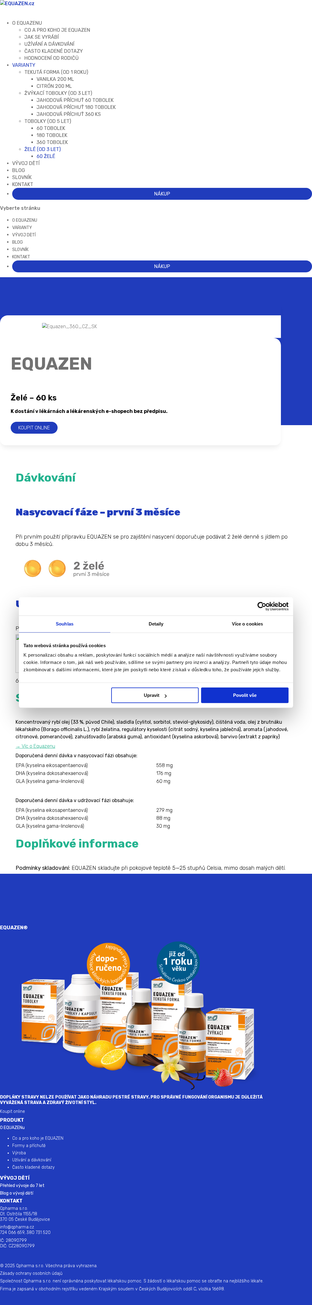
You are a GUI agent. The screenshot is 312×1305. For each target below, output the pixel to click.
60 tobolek (51, 128)
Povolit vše (245, 695)
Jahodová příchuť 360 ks (69, 114)
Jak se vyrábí (41, 37)
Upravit (151, 695)
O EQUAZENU (24, 220)
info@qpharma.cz (17, 1227)
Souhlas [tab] (64, 623)
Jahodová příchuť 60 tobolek (75, 100)
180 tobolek (52, 135)
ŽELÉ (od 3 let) (42, 149)
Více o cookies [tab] (247, 623)
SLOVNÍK (20, 249)
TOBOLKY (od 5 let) (47, 121)
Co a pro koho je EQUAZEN (37, 1138)
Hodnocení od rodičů (51, 58)
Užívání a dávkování (49, 44)
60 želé (46, 156)
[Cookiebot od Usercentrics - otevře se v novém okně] (262, 606)
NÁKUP (162, 194)
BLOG (17, 242)
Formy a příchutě (29, 1145)
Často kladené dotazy (53, 51)
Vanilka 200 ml (55, 79)
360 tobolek (52, 142)
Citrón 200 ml (54, 86)
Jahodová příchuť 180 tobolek (76, 107)
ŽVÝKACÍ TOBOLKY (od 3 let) (58, 93)
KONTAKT (22, 184)
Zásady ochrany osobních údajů (31, 1273)
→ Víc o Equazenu (35, 746)
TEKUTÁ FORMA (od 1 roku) (56, 72)
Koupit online (34, 428)
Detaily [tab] (156, 623)
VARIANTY (23, 65)
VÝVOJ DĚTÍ (26, 163)
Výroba (19, 1153)
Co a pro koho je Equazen (57, 30)
